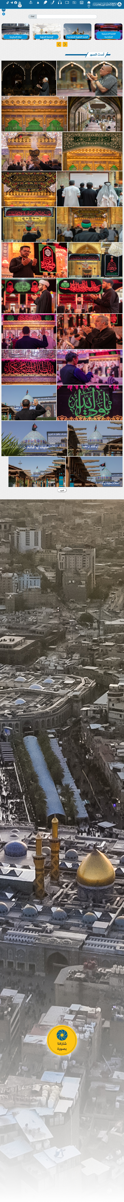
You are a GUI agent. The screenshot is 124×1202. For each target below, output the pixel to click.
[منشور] (31, 2)
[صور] (74, 2)
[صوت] (60, 2)
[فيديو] (67, 2)
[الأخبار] (81, 2)
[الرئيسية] (89, 2)
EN (4, 10)
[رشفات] (45, 2)
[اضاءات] (89, 6)
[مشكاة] (38, 2)
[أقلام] (52, 2)
